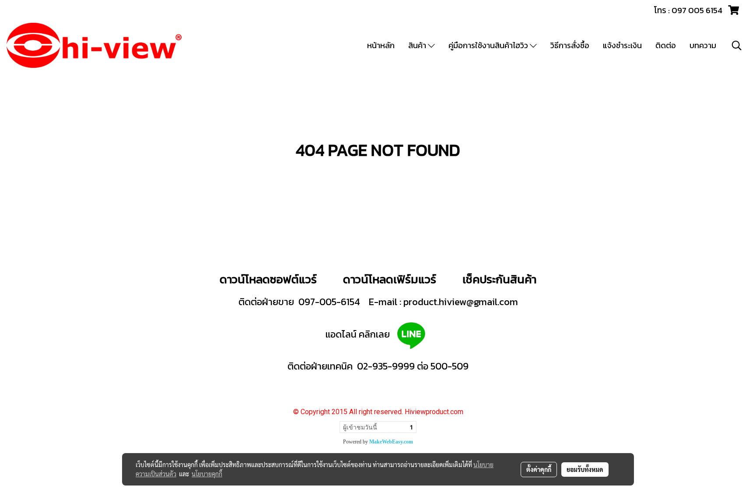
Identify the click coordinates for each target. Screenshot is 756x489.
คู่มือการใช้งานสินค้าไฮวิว (489, 45)
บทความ (703, 45)
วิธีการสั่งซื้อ (569, 45)
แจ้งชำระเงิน (622, 45)
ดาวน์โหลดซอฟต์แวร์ (268, 279)
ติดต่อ (665, 45)
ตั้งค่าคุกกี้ (538, 469)
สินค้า (418, 45)
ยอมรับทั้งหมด (585, 469)
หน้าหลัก (381, 45)
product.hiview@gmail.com (460, 302)
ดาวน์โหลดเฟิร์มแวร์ (391, 279)
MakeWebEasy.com (391, 442)
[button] (736, 45)
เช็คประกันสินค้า (499, 279)
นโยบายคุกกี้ (207, 474)
